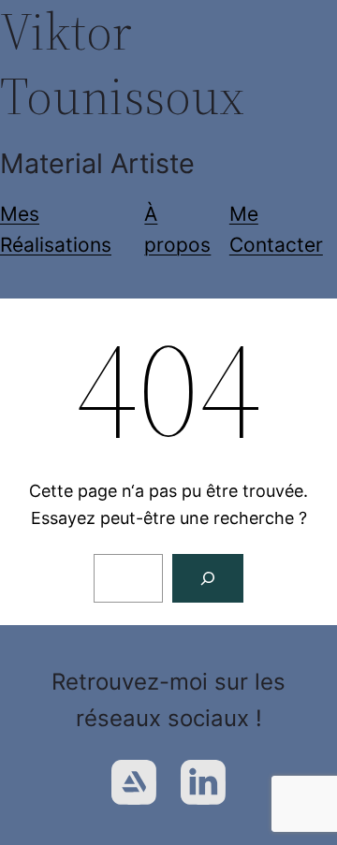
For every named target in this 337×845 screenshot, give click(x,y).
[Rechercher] (207, 578)
